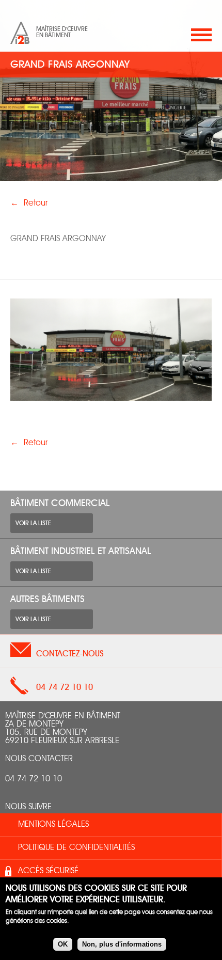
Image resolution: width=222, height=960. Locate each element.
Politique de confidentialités (76, 848)
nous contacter (39, 759)
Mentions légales (53, 825)
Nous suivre (28, 807)
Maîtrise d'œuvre (62, 29)
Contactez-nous (70, 654)
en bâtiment (53, 35)
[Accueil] (19, 33)
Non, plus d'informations (122, 944)
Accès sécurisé (48, 871)
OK (63, 944)
